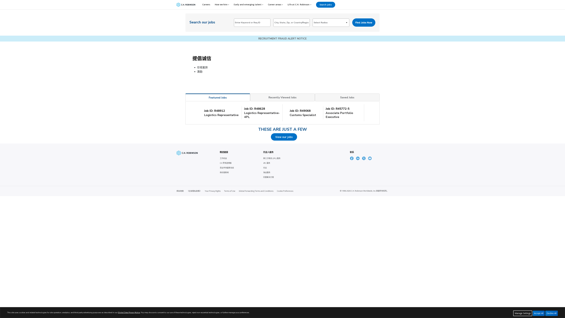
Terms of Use (229, 191)
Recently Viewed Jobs (282, 97)
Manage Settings (523, 313)
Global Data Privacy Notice (129, 312)
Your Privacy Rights (213, 191)
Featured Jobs (218, 97)
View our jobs (284, 137)
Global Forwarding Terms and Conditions (256, 191)
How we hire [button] (221, 4)
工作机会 (223, 158)
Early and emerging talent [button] (248, 4)
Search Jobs (326, 4)
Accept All (538, 313)
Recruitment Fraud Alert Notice (282, 38)
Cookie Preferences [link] (285, 191)
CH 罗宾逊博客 (226, 163)
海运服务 (266, 172)
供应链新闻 (224, 172)
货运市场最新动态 (227, 168)
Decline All (551, 313)
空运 (265, 168)
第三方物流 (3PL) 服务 (271, 158)
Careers (206, 4)
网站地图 (180, 191)
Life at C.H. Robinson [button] (299, 4)
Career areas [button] (275, 4)
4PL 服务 (266, 163)
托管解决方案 (268, 177)
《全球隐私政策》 (194, 191)
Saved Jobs (347, 97)
